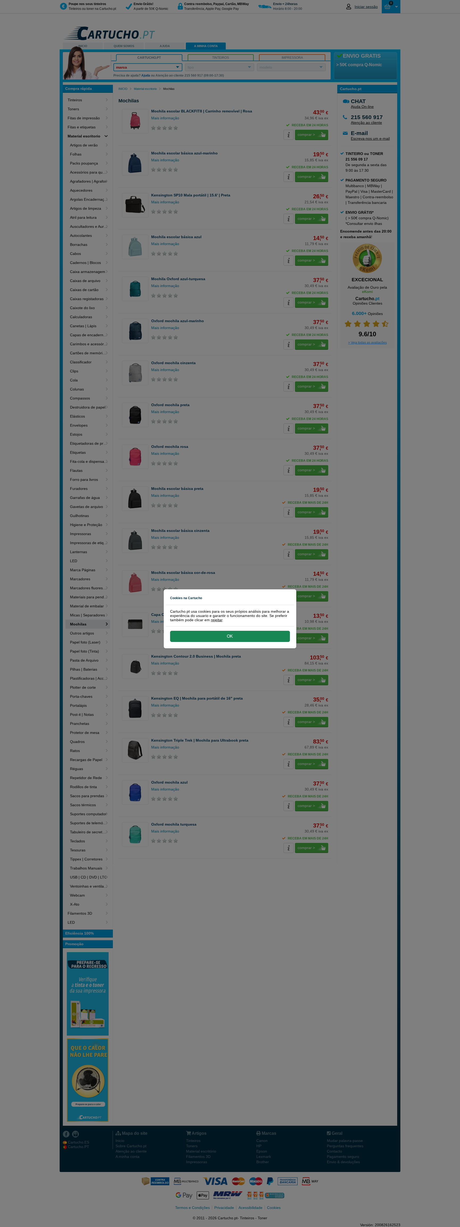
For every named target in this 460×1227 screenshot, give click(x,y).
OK (230, 636)
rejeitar (216, 620)
